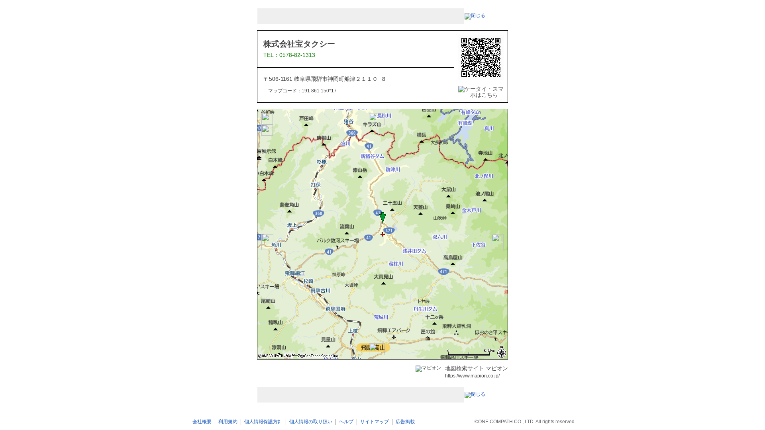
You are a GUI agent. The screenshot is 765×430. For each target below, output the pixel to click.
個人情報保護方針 (263, 421)
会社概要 (202, 421)
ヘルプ (346, 421)
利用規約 (227, 421)
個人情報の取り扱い (310, 421)
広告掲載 (405, 421)
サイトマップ (374, 421)
